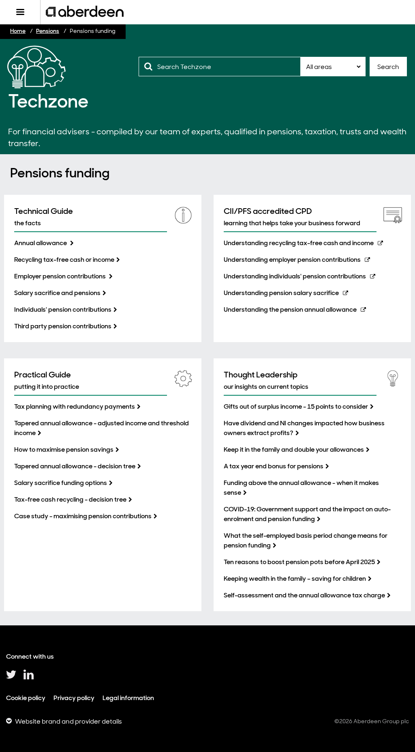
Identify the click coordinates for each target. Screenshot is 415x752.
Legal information (128, 698)
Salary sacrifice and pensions (57, 293)
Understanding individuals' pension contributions (295, 276)
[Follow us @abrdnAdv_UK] (11, 677)
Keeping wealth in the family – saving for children (295, 578)
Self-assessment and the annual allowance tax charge (304, 595)
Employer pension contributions (60, 276)
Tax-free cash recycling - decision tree (70, 499)
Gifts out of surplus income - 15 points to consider (296, 406)
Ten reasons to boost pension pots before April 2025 (299, 562)
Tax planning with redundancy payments (74, 406)
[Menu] (20, 12)
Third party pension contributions (62, 326)
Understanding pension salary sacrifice (281, 293)
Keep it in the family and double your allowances (294, 449)
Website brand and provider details (68, 721)
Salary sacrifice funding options (60, 482)
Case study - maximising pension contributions (83, 516)
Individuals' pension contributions (62, 309)
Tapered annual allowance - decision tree (74, 466)
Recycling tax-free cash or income (64, 259)
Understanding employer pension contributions (292, 259)
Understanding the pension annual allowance (290, 309)
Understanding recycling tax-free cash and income (299, 243)
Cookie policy (25, 698)
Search (388, 66)
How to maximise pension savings (63, 449)
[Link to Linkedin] (29, 677)
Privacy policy (73, 698)
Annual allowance (41, 243)
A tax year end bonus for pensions (273, 466)
